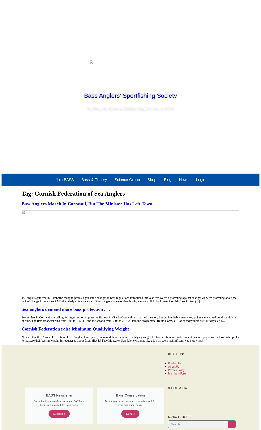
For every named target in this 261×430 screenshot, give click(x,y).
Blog (167, 180)
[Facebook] (207, 65)
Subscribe (59, 413)
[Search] (231, 424)
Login (200, 180)
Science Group (127, 180)
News (183, 180)
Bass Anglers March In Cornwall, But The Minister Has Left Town (87, 203)
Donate (130, 413)
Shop (152, 180)
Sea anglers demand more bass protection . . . (66, 309)
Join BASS (65, 180)
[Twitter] (218, 65)
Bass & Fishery (94, 180)
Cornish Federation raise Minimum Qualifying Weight (75, 328)
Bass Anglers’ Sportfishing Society (130, 95)
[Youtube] (229, 65)
